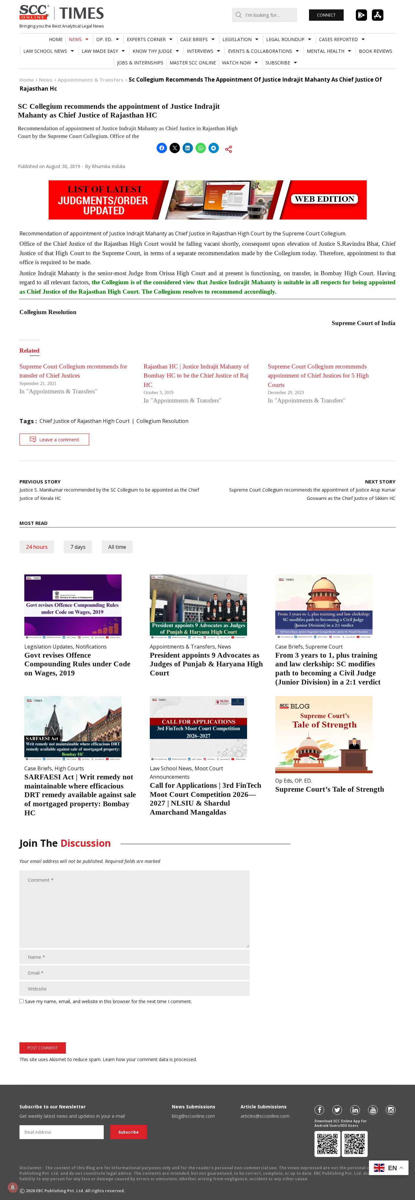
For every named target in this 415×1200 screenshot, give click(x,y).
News (75, 39)
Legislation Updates (48, 646)
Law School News (45, 51)
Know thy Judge (152, 51)
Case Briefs (194, 39)
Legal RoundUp (285, 39)
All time (117, 546)
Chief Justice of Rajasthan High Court (85, 421)
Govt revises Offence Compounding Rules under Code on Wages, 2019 (77, 664)
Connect (326, 15)
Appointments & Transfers (182, 646)
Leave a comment (59, 439)
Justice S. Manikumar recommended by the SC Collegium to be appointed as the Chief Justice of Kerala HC (109, 489)
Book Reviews (375, 51)
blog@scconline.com (193, 1116)
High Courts (69, 768)
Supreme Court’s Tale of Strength (329, 789)
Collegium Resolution (162, 421)
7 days (78, 546)
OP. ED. (104, 39)
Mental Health (325, 51)
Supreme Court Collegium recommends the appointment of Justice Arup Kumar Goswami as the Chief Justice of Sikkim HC (312, 489)
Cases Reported (338, 39)
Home (56, 39)
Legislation (237, 39)
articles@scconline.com (265, 1116)
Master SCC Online (193, 63)
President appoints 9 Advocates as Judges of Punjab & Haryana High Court (206, 664)
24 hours (37, 546)
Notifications (91, 646)
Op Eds (283, 780)
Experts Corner (146, 39)
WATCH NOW (236, 63)
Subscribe (278, 63)
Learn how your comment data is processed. (150, 1059)
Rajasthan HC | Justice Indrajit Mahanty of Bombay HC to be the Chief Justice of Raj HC (196, 375)
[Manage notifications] (12, 1187)
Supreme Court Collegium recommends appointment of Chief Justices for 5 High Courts (318, 375)
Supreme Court (324, 646)
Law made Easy (100, 51)
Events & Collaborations (260, 51)
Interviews (200, 51)
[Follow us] (319, 1110)
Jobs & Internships (140, 63)
